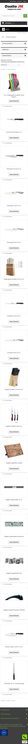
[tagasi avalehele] (2, 37)
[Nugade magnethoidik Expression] (14, 524)
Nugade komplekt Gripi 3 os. (14, 426)
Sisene (24, 1)
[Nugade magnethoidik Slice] (14, 561)
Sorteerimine (4, 64)
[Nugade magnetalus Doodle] (14, 450)
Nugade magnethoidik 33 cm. (14, 499)
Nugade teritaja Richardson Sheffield (14, 610)
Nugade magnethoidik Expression (14, 536)
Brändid (5, 49)
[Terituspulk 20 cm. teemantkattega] (14, 671)
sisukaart (24, 32)
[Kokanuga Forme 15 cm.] (14, 193)
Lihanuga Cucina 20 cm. (14, 316)
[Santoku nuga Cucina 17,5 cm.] (14, 634)
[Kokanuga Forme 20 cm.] (14, 230)
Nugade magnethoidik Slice (14, 573)
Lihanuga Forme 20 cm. (14, 352)
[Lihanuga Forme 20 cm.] (14, 340)
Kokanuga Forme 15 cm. (14, 205)
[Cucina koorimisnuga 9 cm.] (14, 119)
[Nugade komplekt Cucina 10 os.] (14, 377)
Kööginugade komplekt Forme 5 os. (14, 279)
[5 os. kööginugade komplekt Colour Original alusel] (14, 82)
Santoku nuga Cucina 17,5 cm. (14, 646)
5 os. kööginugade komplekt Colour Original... (14, 96)
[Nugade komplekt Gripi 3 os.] (14, 414)
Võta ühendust (13, 1)
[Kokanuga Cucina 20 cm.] (14, 156)
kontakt (19, 32)
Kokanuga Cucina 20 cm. (14, 169)
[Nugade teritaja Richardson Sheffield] (14, 597)
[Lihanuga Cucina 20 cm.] (14, 303)
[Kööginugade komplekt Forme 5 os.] (14, 266)
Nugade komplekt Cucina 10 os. (14, 389)
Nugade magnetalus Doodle (14, 463)
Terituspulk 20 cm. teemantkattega (14, 683)
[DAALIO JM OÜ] (14, 7)
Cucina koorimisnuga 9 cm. (14, 132)
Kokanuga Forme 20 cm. (14, 242)
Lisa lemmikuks (8, 106)
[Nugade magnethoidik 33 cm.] (14, 487)
